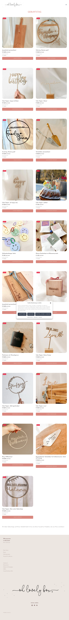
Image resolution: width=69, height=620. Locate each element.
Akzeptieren (22, 314)
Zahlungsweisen (6, 554)
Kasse (4, 552)
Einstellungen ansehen (43, 314)
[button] (50, 303)
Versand (5, 55)
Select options (18, 58)
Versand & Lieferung (7, 556)
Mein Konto (5, 550)
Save (5, 18)
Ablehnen (31, 314)
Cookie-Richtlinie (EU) (8, 571)
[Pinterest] (37, 605)
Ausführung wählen (17, 109)
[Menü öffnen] (66, 5)
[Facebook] (34, 605)
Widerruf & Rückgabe (8, 567)
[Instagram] (32, 605)
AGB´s (4, 569)
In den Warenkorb (17, 210)
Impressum (5, 563)
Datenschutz (6, 565)
